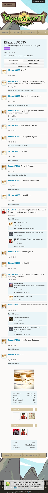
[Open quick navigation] (45, 32)
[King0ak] (16, 416)
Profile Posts (13, 60)
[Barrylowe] (31, 416)
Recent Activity (33, 60)
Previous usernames (24, 66)
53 (34, 402)
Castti (18, 90)
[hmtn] (16, 432)
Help (45, 488)
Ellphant (18, 175)
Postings (14, 63)
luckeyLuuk (12, 90)
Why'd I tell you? (30, 445)
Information (33, 63)
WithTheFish (18, 283)
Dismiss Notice (42, 482)
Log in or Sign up (38, 1)
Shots (16, 317)
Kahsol (25, 90)
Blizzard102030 (14, 70)
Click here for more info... (22, 488)
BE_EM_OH (12, 210)
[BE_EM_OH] (24, 416)
